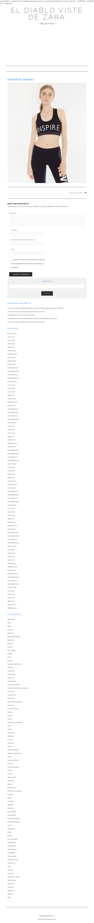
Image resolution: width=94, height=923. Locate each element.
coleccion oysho (13, 685)
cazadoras (11, 674)
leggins (10, 739)
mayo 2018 (11, 392)
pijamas (10, 794)
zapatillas (11, 890)
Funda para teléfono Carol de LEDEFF (21, 315)
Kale (53, 916)
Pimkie (9, 798)
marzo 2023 (11, 351)
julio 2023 (11, 337)
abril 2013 (11, 601)
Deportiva (11, 698)
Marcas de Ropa (13, 750)
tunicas (10, 873)
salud (9, 825)
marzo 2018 (11, 399)
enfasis (10, 712)
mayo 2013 (11, 598)
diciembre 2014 (12, 532)
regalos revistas (13, 818)
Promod (10, 808)
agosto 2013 (12, 587)
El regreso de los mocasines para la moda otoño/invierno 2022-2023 (32, 318)
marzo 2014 (11, 563)
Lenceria (10, 743)
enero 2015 (11, 529)
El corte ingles (12, 709)
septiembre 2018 (13, 378)
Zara (9, 897)
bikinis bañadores (13, 636)
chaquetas (11, 681)
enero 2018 (11, 405)
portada (10, 801)
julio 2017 (11, 426)
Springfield (11, 846)
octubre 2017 (12, 416)
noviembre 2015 (13, 495)
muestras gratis (13, 767)
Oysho (9, 770)
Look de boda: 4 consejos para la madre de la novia (26, 312)
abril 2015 (11, 519)
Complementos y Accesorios (17, 688)
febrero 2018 (12, 402)
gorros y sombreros (15, 722)
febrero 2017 (12, 443)
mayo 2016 (11, 474)
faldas (9, 715)
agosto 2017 (12, 423)
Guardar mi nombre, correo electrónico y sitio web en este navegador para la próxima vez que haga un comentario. (28, 263)
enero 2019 (11, 364)
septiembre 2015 (13, 502)
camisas (10, 667)
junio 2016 (11, 471)
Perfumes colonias (14, 791)
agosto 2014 (12, 546)
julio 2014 (11, 550)
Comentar (13, 213)
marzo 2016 (11, 481)
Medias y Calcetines (14, 753)
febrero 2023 (12, 354)
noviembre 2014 (13, 536)
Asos (9, 623)
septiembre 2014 (13, 543)
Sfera (9, 832)
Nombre (14, 230)
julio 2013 (11, 591)
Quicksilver (11, 815)
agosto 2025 (12, 333)
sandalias (11, 829)
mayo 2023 (11, 344)
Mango (10, 746)
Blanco (10, 643)
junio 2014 (11, 553)
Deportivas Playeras (14, 702)
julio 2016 (11, 467)
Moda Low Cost (13, 760)
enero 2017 (11, 447)
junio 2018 (11, 388)
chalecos (11, 678)
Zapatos (10, 894)
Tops (9, 866)
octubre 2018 (12, 375)
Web (12, 249)
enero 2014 (11, 570)
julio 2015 (11, 508)
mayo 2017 (11, 433)
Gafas (9, 719)
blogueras (11, 650)
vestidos (10, 884)
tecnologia (11, 856)
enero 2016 (11, 488)
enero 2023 (11, 357)
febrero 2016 (12, 484)
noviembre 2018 (13, 371)
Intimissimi (11, 733)
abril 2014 (11, 560)
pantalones (11, 777)
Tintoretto (11, 863)
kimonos (10, 736)
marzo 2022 (11, 361)
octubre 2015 (12, 498)
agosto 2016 (12, 464)
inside (9, 729)
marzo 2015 (11, 522)
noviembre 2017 (13, 412)
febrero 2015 (12, 526)
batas (9, 626)
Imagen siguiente (76, 193)
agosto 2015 (12, 505)
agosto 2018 (12, 381)
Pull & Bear (11, 812)
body (9, 657)
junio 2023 (11, 340)
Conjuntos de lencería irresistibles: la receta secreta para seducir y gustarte (35, 308)
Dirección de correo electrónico (23, 240)
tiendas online (12, 860)
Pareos (9, 784)
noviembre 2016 (13, 453)
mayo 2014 (11, 556)
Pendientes (11, 787)
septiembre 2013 (13, 584)
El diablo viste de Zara (47, 13)
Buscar (47, 293)
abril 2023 (11, 347)
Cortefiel (11, 691)
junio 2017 (11, 429)
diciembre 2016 (12, 450)
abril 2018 (11, 395)
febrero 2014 (12, 567)
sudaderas (11, 853)
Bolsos (10, 661)
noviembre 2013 (13, 577)
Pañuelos (10, 781)
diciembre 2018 (12, 368)
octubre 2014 (12, 539)
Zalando (10, 887)
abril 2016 (11, 477)
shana (9, 836)
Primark (10, 805)
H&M (9, 726)
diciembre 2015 (12, 491)
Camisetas (11, 671)
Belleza (10, 630)
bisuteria (10, 640)
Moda (9, 757)
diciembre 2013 (12, 574)
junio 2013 (11, 594)
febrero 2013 (12, 608)
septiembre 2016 (13, 460)
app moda (10, 619)
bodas (9, 654)
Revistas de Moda (13, 822)
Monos (10, 763)
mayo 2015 (11, 515)
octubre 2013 (12, 580)
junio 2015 (11, 512)
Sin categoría (12, 839)
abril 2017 (11, 436)
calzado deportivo (14, 664)
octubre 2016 (12, 457)
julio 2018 (11, 385)
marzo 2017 (11, 440)
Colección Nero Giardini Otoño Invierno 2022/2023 (25, 322)
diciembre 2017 (12, 409)
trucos (10, 870)
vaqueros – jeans (13, 877)
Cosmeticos (11, 695)
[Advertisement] (47, 45)
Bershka (10, 633)
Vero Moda (11, 880)
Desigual (10, 705)
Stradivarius (12, 849)
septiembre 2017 (13, 419)
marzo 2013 (11, 604)
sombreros (11, 842)
